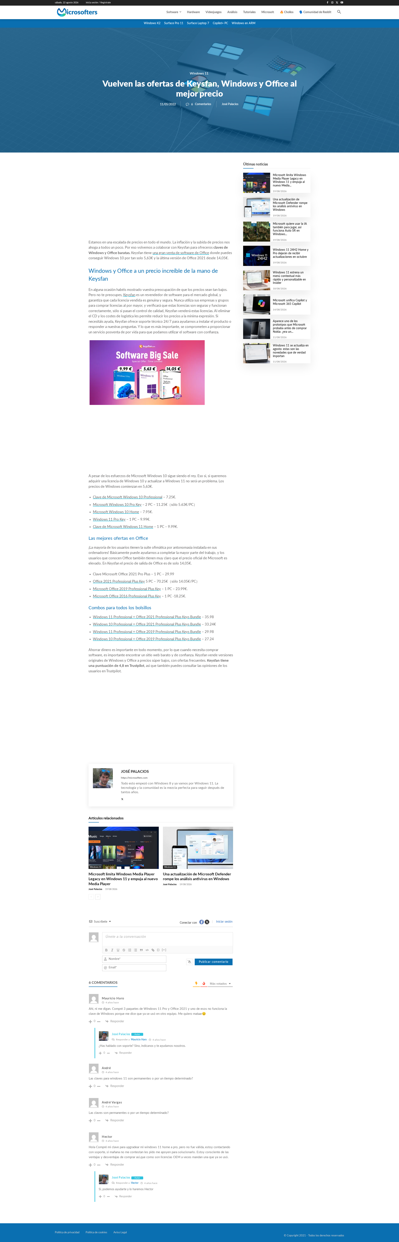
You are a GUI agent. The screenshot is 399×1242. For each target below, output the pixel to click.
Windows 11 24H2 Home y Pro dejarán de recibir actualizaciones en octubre (290, 253)
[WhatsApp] (175, 167)
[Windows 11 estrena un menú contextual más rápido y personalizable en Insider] (256, 280)
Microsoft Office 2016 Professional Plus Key (127, 596)
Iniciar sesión (224, 921)
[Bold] (106, 950)
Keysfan (129, 295)
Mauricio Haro (139, 1039)
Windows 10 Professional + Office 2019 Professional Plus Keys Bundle (147, 639)
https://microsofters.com (134, 778)
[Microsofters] (86, 12)
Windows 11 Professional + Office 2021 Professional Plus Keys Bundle (147, 617)
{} (158, 949)
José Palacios (230, 104)
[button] (339, 12)
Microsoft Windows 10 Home (116, 512)
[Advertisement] (161, 206)
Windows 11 (199, 73)
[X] (337, 2)
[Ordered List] (130, 950)
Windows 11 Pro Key (109, 519)
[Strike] (124, 950)
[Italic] (112, 950)
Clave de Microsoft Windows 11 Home (123, 527)
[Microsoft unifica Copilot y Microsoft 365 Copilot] (256, 304)
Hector (134, 1183)
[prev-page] (91, 897)
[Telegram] (194, 167)
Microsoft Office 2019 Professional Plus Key (127, 589)
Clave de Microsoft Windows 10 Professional (127, 497)
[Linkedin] (184, 167)
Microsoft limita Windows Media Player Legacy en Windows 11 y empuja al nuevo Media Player (123, 879)
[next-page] (97, 897)
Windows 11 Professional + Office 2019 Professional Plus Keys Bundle (147, 632)
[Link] (153, 950)
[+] (164, 949)
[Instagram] (332, 2)
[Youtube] (341, 2)
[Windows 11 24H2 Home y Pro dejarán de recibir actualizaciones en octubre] (256, 256)
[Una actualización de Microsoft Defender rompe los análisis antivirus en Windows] (198, 848)
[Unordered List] (135, 950)
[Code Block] (147, 950)
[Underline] (118, 950)
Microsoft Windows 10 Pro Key (117, 504)
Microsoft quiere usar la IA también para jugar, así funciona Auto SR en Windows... (290, 229)
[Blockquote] (141, 950)
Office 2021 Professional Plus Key (119, 581)
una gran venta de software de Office (181, 253)
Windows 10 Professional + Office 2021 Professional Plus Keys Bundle (147, 624)
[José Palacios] (105, 785)
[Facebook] (327, 2)
